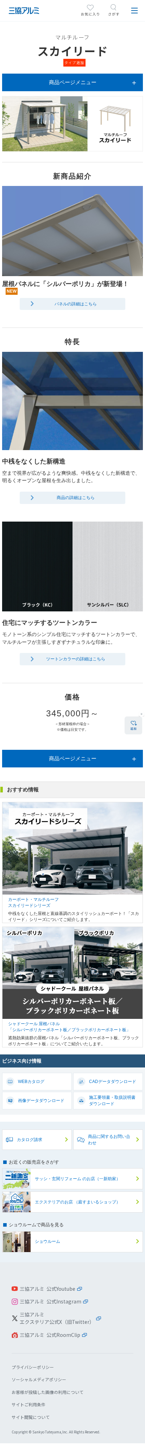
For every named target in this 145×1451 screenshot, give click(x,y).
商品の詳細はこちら (76, 497)
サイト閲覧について (31, 1417)
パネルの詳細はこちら (76, 303)
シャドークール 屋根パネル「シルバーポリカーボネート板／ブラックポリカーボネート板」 (72, 987)
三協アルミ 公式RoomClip (50, 1334)
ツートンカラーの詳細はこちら (75, 658)
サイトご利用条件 (28, 1404)
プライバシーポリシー (33, 1367)
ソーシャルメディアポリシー (39, 1379)
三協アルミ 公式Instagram (50, 1301)
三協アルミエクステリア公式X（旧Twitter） (57, 1318)
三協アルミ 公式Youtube (47, 1288)
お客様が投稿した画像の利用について (47, 1392)
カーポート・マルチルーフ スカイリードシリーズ (72, 862)
